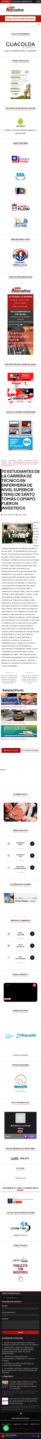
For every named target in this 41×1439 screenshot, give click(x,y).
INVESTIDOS (29, 460)
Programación (17, 1424)
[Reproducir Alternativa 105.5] (32, 843)
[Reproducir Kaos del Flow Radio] (32, 957)
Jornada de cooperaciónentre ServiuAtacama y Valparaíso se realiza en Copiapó (18, 1359)
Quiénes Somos (35, 1424)
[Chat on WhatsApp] (6, 1428)
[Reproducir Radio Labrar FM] (32, 934)
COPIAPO (20, 460)
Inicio (2, 1424)
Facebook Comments (30, 750)
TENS (10, 462)
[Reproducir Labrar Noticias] (32, 946)
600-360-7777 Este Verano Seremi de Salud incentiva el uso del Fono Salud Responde (23, 1401)
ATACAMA (12, 460)
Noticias (8, 1424)
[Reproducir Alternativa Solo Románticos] (32, 867)
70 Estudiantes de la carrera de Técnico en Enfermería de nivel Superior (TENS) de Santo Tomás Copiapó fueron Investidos (19, 464)
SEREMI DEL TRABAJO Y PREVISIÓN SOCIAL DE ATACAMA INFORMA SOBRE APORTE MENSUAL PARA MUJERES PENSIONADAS (18, 1351)
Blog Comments (12, 750)
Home (5, 460)
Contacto (25, 1424)
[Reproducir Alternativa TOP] (32, 855)
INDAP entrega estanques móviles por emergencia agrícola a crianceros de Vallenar (20, 1344)
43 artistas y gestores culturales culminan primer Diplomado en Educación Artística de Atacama (20, 1370)
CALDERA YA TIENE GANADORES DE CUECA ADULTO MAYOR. (18, 1365)
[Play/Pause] (3, 1436)
